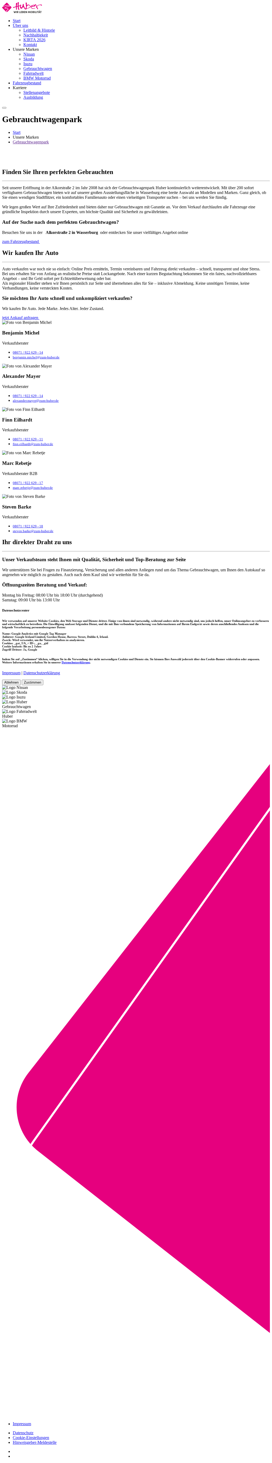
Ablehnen (11, 682)
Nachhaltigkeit (35, 35)
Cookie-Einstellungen (31, 1437)
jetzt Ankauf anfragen (20, 317)
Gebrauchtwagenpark (31, 142)
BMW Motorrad (37, 78)
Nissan (29, 54)
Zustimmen (32, 682)
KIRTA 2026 (34, 40)
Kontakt (30, 44)
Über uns (20, 25)
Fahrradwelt (33, 73)
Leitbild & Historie (39, 30)
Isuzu (27, 63)
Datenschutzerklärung (76, 662)
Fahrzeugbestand (27, 83)
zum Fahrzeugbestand (21, 241)
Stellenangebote (36, 92)
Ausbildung (33, 97)
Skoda (28, 59)
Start (16, 20)
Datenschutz (23, 1433)
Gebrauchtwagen (37, 68)
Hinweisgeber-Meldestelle (35, 1442)
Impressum (11, 673)
